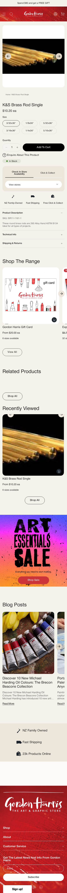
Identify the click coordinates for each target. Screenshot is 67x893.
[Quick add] (54, 320)
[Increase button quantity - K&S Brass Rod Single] (17, 147)
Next (59, 56)
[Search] (60, 21)
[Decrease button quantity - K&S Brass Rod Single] (6, 147)
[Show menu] (4, 14)
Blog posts (14, 605)
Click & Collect (48, 173)
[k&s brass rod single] (33, 445)
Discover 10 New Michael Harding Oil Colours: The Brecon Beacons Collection (27, 682)
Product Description (12, 213)
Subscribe (33, 877)
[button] (17, 889)
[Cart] (62, 14)
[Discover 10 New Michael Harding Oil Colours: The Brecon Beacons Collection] (28, 643)
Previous (8, 56)
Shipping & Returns (12, 243)
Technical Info (9, 235)
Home (8, 94)
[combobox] (33, 20)
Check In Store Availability (19, 173)
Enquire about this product (23, 155)
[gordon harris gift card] (30, 295)
